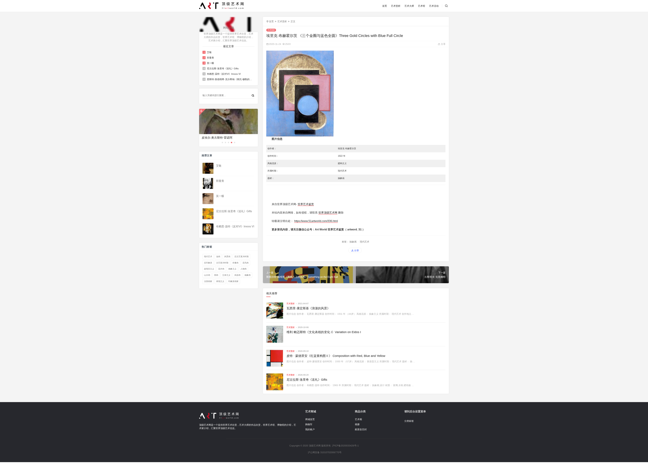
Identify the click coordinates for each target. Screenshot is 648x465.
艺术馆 (421, 6)
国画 (216, 275)
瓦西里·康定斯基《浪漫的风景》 (308, 308)
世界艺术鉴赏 (306, 204)
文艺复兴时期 (222, 263)
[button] (222, 142)
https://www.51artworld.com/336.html (316, 221)
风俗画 (237, 275)
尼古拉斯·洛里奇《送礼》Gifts (223, 68)
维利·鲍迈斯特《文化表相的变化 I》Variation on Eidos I (324, 332)
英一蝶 (210, 63)
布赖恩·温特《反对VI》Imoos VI (224, 74)
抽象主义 (232, 269)
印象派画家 (233, 281)
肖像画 (235, 263)
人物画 (243, 269)
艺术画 (358, 419)
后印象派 (208, 263)
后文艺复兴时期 (241, 256)
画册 (357, 424)
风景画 (227, 256)
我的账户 (310, 429)
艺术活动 (434, 6)
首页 (384, 6)
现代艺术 (208, 256)
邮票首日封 (361, 429)
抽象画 (248, 275)
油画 (218, 256)
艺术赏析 (395, 6)
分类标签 (409, 421)
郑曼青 (210, 57)
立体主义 (226, 275)
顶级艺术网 (315, 445)
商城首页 (310, 419)
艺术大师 (409, 6)
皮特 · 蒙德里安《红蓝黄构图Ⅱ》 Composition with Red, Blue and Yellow (336, 356)
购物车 (308, 424)
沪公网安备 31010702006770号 (325, 452)
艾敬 (209, 52)
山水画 (207, 275)
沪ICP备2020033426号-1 (345, 445)
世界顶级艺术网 (327, 212)
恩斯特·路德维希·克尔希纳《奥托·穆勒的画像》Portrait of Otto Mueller (229, 79)
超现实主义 (209, 269)
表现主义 (220, 281)
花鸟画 (245, 263)
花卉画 (221, 269)
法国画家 (208, 281)
